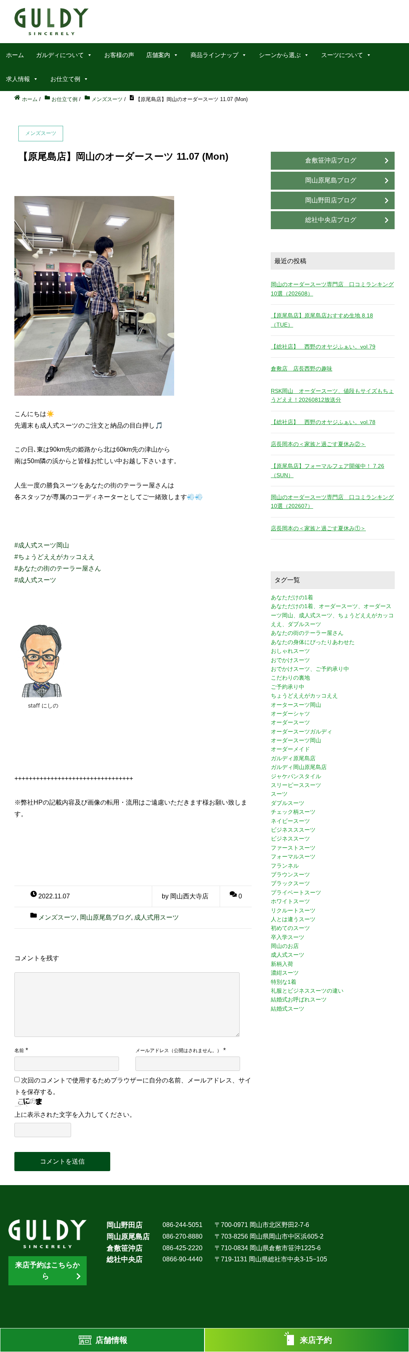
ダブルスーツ (287, 803)
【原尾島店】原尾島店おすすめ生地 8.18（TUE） (322, 319)
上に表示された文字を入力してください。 (75, 1114)
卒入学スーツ (287, 937)
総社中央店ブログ (330, 219)
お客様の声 (119, 55)
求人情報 (18, 78)
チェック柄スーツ (293, 812)
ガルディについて (60, 55)
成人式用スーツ (156, 917)
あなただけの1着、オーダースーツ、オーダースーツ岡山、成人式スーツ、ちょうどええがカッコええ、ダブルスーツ (332, 615)
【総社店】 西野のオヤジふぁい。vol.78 (323, 422)
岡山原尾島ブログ (105, 917)
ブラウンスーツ (290, 874)
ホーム (15, 55)
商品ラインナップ (214, 55)
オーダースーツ (290, 722)
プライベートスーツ (296, 892)
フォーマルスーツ (293, 856)
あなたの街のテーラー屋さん (307, 633)
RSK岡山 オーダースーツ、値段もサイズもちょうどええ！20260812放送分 (332, 395)
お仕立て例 (65, 78)
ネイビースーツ (290, 821)
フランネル (285, 865)
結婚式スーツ (287, 1008)
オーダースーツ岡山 (296, 740)
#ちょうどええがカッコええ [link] (54, 556)
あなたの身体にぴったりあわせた (313, 642)
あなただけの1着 (292, 597)
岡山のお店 (285, 946)
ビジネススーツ (290, 838)
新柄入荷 (282, 964)
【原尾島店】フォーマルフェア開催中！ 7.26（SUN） (327, 470)
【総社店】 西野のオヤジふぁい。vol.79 (323, 346)
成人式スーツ (287, 955)
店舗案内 (158, 55)
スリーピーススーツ (296, 785)
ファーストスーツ (293, 848)
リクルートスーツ (293, 910)
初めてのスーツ (290, 928)
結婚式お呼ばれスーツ (299, 999)
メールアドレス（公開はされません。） (178, 1050)
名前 (19, 1050)
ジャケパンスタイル (296, 776)
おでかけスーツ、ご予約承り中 (310, 669)
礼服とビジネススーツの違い (307, 990)
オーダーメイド (290, 749)
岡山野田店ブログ (330, 200)
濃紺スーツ (285, 972)
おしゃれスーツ (290, 651)
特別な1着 (283, 982)
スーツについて (342, 55)
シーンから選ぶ (280, 55)
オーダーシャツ (290, 713)
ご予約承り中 (287, 687)
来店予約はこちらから (47, 1271)
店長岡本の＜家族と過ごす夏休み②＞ (318, 444)
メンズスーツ (57, 917)
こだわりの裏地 (290, 677)
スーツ (279, 794)
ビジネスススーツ (293, 830)
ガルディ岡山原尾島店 (299, 767)
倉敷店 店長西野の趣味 (301, 368)
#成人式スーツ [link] (35, 580)
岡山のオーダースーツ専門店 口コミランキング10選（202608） (332, 288)
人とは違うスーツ (293, 919)
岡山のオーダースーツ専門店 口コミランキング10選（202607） (332, 501)
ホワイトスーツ (290, 901)
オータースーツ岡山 (296, 705)
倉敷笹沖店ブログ (330, 160)
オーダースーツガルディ (301, 731)
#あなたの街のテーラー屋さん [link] (57, 568)
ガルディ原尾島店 (293, 758)
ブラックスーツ (290, 883)
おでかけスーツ (290, 660)
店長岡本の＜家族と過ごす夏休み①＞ (318, 528)
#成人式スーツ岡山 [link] (41, 545)
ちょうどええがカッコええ (304, 695)
